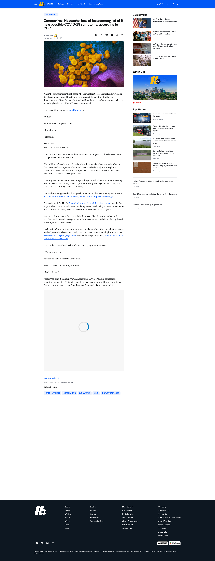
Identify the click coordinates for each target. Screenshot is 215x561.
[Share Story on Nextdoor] (112, 35)
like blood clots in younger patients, (60, 235)
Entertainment (127, 525)
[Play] (155, 87)
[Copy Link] (122, 35)
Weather (68, 514)
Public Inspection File (122, 551)
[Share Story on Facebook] (96, 35)
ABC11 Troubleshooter (131, 521)
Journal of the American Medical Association (90, 203)
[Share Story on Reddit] (107, 35)
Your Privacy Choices (50, 551)
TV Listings (162, 528)
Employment (163, 535)
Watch (67, 521)
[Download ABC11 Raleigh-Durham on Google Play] (175, 543)
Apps (67, 528)
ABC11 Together (164, 521)
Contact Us (162, 514)
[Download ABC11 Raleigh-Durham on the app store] (162, 543)
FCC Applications (136, 551)
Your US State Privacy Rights (83, 551)
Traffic (67, 518)
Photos (67, 525)
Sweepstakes (127, 528)
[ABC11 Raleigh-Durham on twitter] (42, 543)
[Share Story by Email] (117, 35)
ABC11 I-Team (127, 518)
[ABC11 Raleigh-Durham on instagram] (47, 543)
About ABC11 (163, 510)
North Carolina (127, 514)
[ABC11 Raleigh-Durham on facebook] (36, 543)
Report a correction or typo (52, 378)
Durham (70, 4)
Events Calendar (164, 525)
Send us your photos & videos (169, 518)
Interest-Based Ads (108, 551)
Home (67, 510)
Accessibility (163, 532)
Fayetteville (81, 4)
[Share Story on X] (101, 35)
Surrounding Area (96, 4)
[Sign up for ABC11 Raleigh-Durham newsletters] (53, 543)
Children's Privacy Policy (66, 551)
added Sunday (74, 109)
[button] (35, 4)
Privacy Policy (38, 551)
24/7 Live (51, 4)
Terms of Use (97, 551)
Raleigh (61, 4)
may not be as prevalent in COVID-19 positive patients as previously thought (79, 196)
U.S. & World (127, 510)
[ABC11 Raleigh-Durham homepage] (42, 4)
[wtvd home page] (40, 510)
